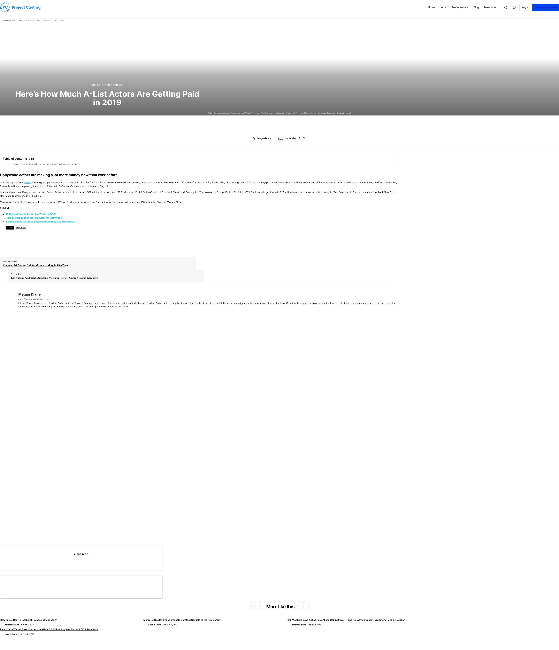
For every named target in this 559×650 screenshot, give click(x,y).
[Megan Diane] (7, 302)
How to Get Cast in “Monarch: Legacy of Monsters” (28, 619)
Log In (525, 7)
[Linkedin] (19, 311)
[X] (65, 562)
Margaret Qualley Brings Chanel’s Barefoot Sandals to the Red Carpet (181, 619)
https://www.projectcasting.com (33, 299)
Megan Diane (264, 138)
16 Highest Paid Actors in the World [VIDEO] (31, 214)
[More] (107, 562)
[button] (505, 7)
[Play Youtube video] (198, 434)
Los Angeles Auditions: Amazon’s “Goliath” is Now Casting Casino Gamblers (54, 277)
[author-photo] (2, 625)
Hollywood (21, 227)
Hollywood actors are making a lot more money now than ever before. (45, 164)
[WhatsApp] (86, 562)
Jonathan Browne (11, 625)
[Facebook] (55, 562)
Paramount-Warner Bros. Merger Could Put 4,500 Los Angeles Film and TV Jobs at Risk (49, 629)
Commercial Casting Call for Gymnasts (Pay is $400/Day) (35, 265)
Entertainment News (8, 20)
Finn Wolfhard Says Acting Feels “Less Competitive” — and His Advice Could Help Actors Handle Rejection (346, 619)
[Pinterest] (76, 562)
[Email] (96, 562)
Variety (28, 182)
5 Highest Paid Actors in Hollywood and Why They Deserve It (40, 221)
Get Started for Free (545, 7)
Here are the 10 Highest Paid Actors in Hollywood (34, 217)
